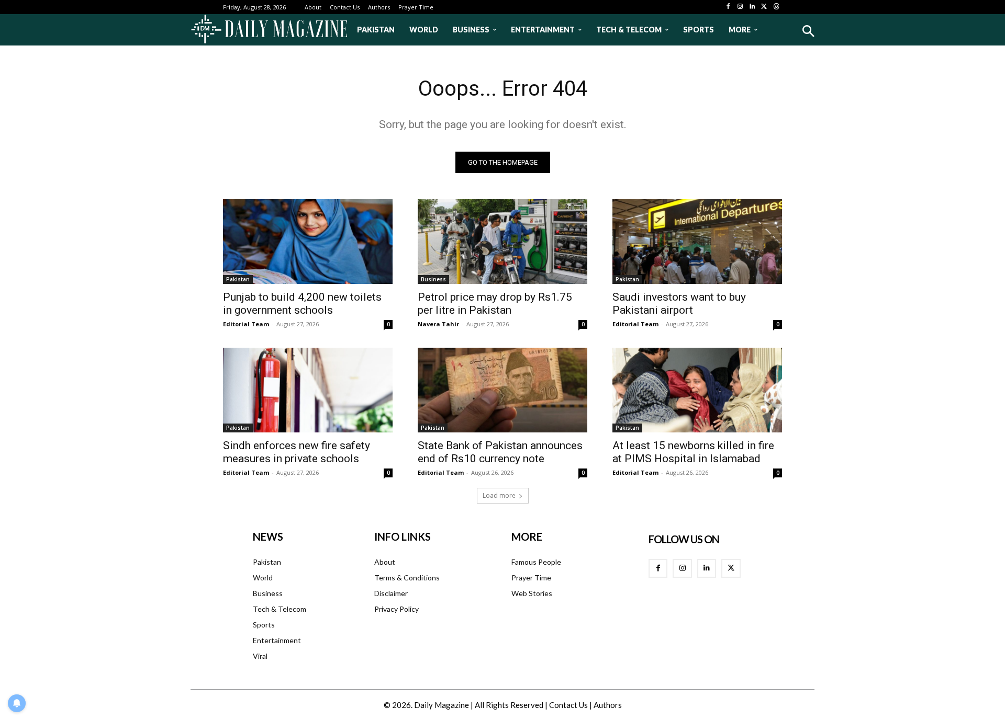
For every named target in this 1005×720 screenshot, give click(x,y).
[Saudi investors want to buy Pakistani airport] (697, 241)
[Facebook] (728, 7)
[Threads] (776, 7)
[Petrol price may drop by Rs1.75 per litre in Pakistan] (502, 241)
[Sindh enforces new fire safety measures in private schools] (308, 390)
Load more (499, 495)
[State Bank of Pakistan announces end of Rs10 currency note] (502, 390)
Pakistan (238, 279)
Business (433, 279)
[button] (807, 31)
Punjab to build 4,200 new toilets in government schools (302, 303)
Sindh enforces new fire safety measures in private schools (296, 452)
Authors (608, 705)
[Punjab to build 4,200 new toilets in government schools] (308, 241)
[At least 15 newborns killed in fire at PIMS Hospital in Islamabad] (697, 390)
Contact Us (568, 705)
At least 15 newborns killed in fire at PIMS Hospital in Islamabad (693, 452)
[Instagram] (740, 7)
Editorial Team (246, 324)
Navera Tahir (438, 324)
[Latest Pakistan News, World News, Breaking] (269, 29)
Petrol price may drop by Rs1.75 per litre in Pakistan (495, 303)
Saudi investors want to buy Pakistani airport (679, 303)
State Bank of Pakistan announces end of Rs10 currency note (500, 452)
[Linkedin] (752, 7)
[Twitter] (764, 7)
